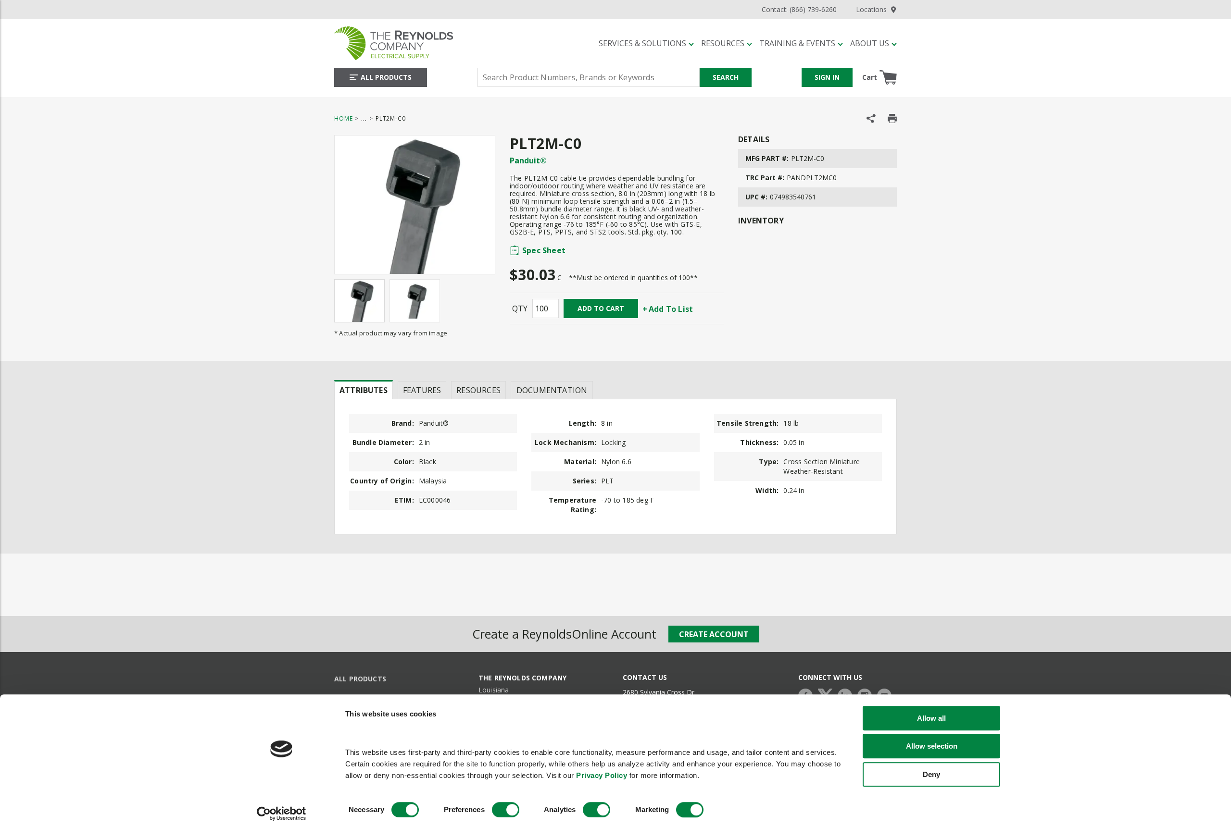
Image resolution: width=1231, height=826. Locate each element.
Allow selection (931, 746)
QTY (520, 308)
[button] (646, 43)
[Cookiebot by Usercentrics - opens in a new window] (281, 813)
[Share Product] (871, 118)
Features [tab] (422, 390)
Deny (931, 774)
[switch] (505, 809)
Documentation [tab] (551, 390)
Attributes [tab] (363, 390)
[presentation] (363, 389)
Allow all (931, 718)
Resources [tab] (478, 390)
